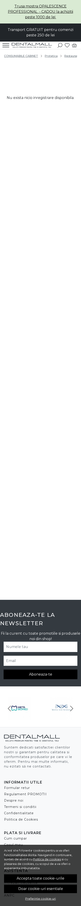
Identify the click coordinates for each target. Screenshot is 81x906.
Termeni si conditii (20, 807)
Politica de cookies (47, 859)
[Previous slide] (9, 708)
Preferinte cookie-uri (40, 898)
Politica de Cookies (21, 819)
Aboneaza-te (40, 674)
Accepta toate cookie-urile (40, 878)
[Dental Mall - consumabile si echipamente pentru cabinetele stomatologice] (33, 45)
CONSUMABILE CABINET (21, 56)
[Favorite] (67, 45)
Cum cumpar (15, 838)
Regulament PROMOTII (25, 794)
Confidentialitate (19, 813)
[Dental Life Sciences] (61, 717)
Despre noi (13, 800)
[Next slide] (71, 708)
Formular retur (17, 788)
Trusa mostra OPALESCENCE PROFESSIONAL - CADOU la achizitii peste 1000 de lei (40, 11)
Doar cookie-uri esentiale (40, 889)
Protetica (51, 56)
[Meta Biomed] (19, 717)
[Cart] (74, 45)
